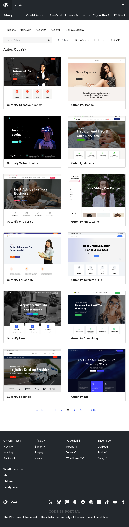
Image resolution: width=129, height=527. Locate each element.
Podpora (71, 446)
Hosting (8, 452)
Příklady (40, 440)
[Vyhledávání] (49, 40)
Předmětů (115, 40)
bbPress (8, 481)
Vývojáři (71, 452)
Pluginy (39, 452)
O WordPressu (12, 440)
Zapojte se (104, 440)
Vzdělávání (73, 440)
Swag (103, 458)
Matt (6, 475)
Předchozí (40, 410)
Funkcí (98, 40)
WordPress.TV (75, 458)
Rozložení (81, 40)
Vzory (38, 458)
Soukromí (9, 458)
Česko (15, 502)
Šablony (7, 15)
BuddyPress (10, 487)
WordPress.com (13, 469)
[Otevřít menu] (123, 5)
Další (93, 410)
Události (103, 446)
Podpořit (103, 452)
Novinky (8, 446)
